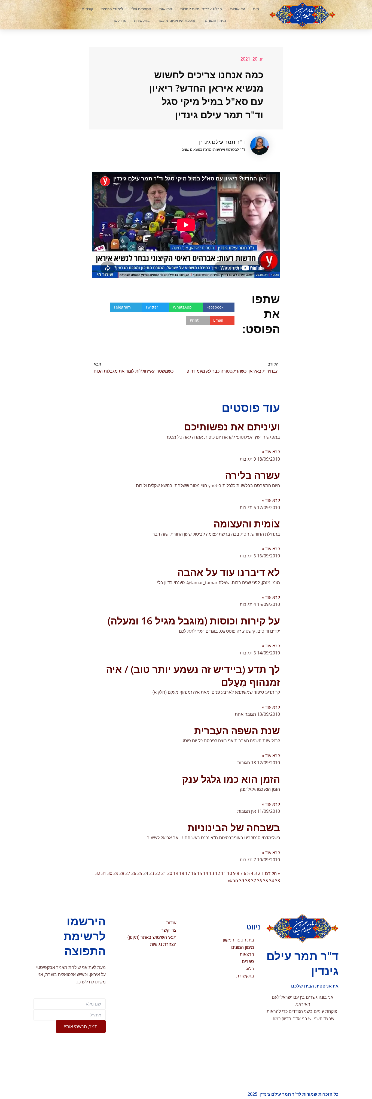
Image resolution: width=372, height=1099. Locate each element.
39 (241, 881)
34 (271, 881)
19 (175, 873)
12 (217, 873)
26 (133, 873)
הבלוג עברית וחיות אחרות (201, 8)
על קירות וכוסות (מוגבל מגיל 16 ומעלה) (194, 620)
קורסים (87, 8)
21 (163, 873)
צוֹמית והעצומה (247, 523)
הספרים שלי (141, 8)
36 (259, 881)
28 (121, 873)
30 (109, 873)
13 (211, 873)
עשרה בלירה (252, 475)
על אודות (237, 8)
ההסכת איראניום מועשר (177, 20)
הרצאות (165, 8)
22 (157, 873)
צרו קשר (119, 20)
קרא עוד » (271, 452)
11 (223, 873)
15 (199, 873)
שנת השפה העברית (237, 730)
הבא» (233, 881)
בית (256, 8)
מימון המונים (215, 20)
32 (97, 873)
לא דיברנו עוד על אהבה (228, 572)
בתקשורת (142, 20)
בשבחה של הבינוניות (233, 827)
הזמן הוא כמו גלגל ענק (231, 779)
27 (127, 873)
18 (181, 873)
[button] (56, 15)
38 (247, 881)
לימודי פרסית (112, 8)
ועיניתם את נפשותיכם (232, 426)
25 (139, 873)
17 (187, 873)
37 (253, 881)
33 (277, 881)
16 (193, 873)
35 (265, 881)
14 (205, 873)
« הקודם (272, 873)
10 (229, 873)
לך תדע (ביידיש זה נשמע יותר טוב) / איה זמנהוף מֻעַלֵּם (193, 676)
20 (169, 873)
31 (103, 873)
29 (115, 873)
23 (151, 873)
